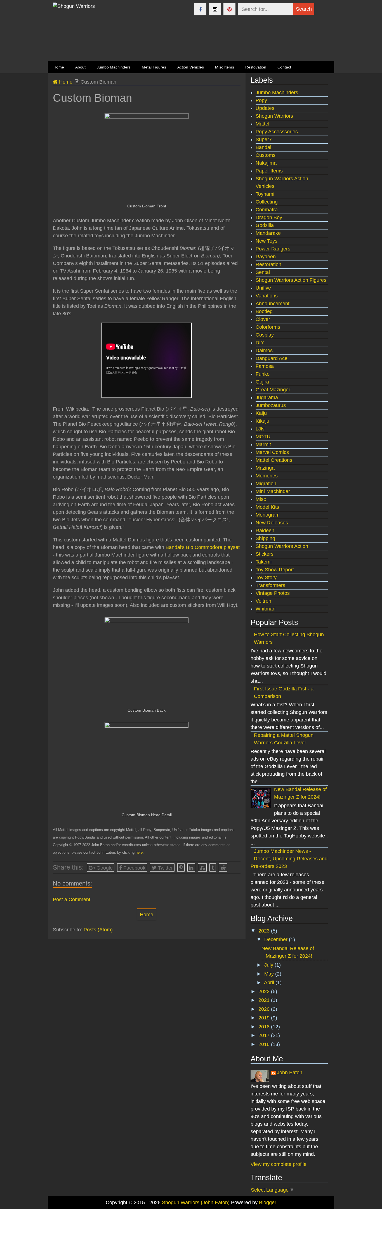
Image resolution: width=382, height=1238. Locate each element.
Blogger (267, 1202)
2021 (264, 1000)
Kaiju (261, 413)
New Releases (272, 523)
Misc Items (224, 67)
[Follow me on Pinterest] (229, 9)
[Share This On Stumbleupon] (202, 867)
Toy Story (266, 577)
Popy (261, 100)
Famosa (265, 366)
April (269, 982)
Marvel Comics (272, 452)
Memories (267, 476)
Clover (263, 319)
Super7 (264, 139)
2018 (264, 1026)
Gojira (262, 382)
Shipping (265, 538)
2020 (264, 1009)
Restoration (268, 264)
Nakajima (266, 163)
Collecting (267, 202)
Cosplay (265, 335)
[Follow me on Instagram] (215, 9)
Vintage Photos (273, 593)
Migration (266, 483)
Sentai (263, 272)
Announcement (272, 303)
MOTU (263, 436)
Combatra (267, 209)
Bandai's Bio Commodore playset (203, 547)
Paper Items (269, 171)
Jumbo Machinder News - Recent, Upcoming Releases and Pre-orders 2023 (289, 858)
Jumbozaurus (271, 405)
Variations (267, 296)
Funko (263, 374)
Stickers (264, 554)
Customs (265, 155)
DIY (260, 342)
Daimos (264, 350)
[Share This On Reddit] (223, 867)
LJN (260, 429)
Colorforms (268, 327)
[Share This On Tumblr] (212, 867)
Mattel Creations (274, 460)
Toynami (265, 194)
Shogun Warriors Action (282, 546)
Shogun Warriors (274, 116)
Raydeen (266, 256)
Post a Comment (71, 899)
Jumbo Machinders (114, 67)
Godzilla (265, 225)
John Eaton (289, 1072)
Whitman (265, 609)
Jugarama (267, 397)
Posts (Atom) (98, 929)
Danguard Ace (271, 358)
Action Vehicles (190, 67)
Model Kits (267, 507)
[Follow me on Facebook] (200, 9)
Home (65, 82)
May (269, 974)
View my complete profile (278, 1164)
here (139, 852)
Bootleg (264, 311)
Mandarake (268, 233)
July (269, 965)
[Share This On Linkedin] (191, 867)
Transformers (270, 585)
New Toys (266, 241)
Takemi (264, 562)
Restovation (255, 67)
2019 (264, 1018)
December (276, 939)
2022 (264, 991)
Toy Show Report (275, 569)
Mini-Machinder (273, 491)
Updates (265, 108)
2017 (264, 1035)
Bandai (263, 147)
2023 (264, 931)
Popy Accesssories (277, 131)
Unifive (263, 288)
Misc (261, 499)
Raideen (265, 530)
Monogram (268, 515)
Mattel (262, 124)
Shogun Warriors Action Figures (291, 280)
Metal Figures (154, 67)
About (80, 67)
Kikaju (262, 421)
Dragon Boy (269, 217)
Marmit (263, 444)
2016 (264, 1044)
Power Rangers (273, 249)
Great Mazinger (273, 389)
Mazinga (265, 468)
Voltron (263, 601)
